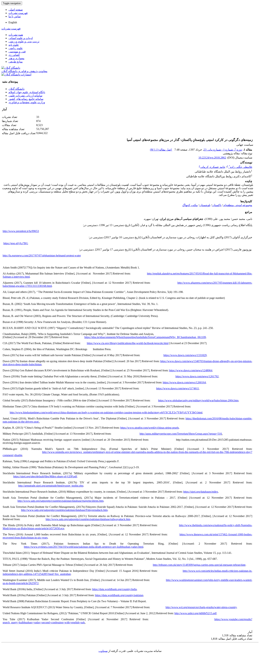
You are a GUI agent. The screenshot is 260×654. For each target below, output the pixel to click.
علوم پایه (13, 44)
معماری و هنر (16, 58)
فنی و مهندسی (17, 51)
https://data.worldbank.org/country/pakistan (119, 595)
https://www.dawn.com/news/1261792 (197, 376)
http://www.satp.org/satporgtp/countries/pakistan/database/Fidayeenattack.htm (64, 510)
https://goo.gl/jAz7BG (15, 243)
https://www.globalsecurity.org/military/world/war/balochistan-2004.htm (198, 400)
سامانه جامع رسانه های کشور (25, 98)
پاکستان (216, 205)
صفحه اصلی (15, 9)
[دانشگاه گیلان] (10, 67)
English (12, 22)
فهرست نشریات (18, 12)
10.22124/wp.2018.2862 (212, 157)
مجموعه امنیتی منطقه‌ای (237, 205)
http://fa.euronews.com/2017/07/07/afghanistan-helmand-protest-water (42, 255)
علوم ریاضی (15, 48)
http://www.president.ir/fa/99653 (21, 231)
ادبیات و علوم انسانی (20, 38)
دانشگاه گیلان (16, 88)
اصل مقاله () (161, 149)
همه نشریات (15, 34)
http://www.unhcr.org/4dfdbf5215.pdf (195, 613)
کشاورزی (14, 54)
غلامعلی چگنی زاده (240, 166)
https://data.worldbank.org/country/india (114, 589)
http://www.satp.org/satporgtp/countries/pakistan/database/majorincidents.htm (60, 500)
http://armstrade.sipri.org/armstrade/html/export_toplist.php (50, 485)
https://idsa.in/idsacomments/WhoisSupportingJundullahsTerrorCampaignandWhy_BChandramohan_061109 (145, 337)
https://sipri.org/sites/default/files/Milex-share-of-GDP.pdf (45, 476)
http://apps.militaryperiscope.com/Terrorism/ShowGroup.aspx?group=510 (181, 433)
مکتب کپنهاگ (190, 205)
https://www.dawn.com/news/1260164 (184, 382)
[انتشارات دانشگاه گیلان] (16, 74)
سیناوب (103, 650)
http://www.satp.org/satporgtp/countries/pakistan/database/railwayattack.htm (88, 519)
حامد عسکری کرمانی (212, 166)
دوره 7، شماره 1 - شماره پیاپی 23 (223, 149)
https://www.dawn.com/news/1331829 (185, 355)
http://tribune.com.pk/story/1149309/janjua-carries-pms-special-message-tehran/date (199, 564)
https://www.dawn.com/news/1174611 (177, 388)
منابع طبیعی (15, 61)
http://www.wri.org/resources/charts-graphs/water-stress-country (201, 607)
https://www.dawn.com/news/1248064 (190, 370)
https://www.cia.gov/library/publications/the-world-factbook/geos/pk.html (128, 343)
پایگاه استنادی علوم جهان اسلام (26, 92)
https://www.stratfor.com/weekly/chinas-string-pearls (149, 427)
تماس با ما (14, 16)
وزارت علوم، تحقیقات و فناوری (26, 102)
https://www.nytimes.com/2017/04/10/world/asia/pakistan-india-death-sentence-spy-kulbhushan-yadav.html (83, 546)
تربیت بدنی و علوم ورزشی (23, 41)
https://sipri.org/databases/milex (200, 491)
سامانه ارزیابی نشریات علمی (25, 95)
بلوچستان (204, 205)
